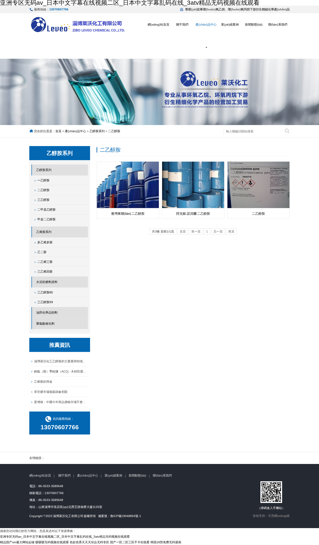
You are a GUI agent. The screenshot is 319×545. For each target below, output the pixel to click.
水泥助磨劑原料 (47, 282)
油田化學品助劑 (47, 312)
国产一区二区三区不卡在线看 (130, 542)
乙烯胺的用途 (43, 381)
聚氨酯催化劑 (45, 323)
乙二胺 (41, 252)
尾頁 (231, 231)
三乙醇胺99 (45, 302)
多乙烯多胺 (45, 242)
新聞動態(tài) (254, 24)
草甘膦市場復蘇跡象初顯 (50, 392)
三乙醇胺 (43, 200)
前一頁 (196, 231)
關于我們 (182, 24)
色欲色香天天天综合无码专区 (89, 542)
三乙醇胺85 (45, 292)
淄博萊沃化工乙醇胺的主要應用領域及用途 (61, 361)
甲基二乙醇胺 (46, 219)
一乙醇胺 (43, 180)
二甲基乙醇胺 (46, 209)
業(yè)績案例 (230, 24)
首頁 (58, 131)
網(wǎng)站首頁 (158, 24)
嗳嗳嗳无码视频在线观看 (52, 542)
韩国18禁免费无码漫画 (165, 542)
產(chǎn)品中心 (206, 24)
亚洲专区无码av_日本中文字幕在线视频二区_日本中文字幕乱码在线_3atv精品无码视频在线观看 (65, 536)
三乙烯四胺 (45, 271)
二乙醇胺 (114, 131)
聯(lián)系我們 (277, 24)
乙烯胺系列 (43, 232)
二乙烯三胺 (45, 262)
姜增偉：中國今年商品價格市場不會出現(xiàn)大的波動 (61, 402)
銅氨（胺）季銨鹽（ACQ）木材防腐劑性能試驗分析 (61, 371)
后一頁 (218, 231)
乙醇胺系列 (97, 131)
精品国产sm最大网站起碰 (17, 542)
